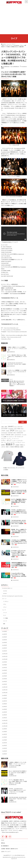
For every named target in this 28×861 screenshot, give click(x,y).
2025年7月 (4, 667)
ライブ (11, 379)
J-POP (3, 430)
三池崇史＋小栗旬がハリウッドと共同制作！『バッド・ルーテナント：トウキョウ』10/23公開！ (17, 349)
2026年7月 (4, 634)
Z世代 (12, 434)
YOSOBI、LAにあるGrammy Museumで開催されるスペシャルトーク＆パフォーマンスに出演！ (17, 790)
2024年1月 (4, 717)
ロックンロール (14, 384)
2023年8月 (4, 731)
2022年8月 (4, 739)
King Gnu (20, 430)
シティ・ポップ (6, 440)
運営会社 (3, 843)
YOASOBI (7, 434)
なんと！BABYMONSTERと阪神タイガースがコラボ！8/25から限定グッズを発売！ (19, 492)
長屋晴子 (22, 446)
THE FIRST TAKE (12, 432)
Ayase (15, 426)
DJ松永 (15, 428)
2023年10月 (4, 726)
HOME (2, 840)
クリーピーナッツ (15, 438)
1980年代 (11, 426)
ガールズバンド (19, 436)
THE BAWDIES (13, 382)
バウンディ (12, 442)
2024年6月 (4, 703)
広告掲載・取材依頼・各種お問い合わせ (9, 848)
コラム (4, 604)
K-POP (16, 430)
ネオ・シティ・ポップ (5, 442)
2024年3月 (4, 712)
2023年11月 (4, 723)
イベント (5, 612)
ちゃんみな (24, 434)
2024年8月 (4, 698)
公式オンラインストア (5, 851)
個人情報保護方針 (5, 845)
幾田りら (8, 446)
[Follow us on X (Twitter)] (6, 836)
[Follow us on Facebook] (2, 836)
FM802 (19, 428)
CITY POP (4, 428)
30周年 (2, 426)
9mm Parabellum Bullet (19, 381)
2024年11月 (4, 689)
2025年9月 (4, 662)
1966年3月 (4, 751)
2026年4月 (4, 642)
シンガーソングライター (17, 440)
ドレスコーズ (21, 383)
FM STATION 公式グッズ (7, 588)
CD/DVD (5, 590)
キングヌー (9, 438)
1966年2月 (4, 753)
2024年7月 (4, 700)
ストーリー (4, 598)
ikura (22, 428)
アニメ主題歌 (3, 436)
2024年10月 (4, 692)
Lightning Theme (16, 857)
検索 (22, 422)
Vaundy (3, 434)
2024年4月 (4, 709)
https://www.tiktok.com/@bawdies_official (16, 335)
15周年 (12, 381)
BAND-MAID (20, 426)
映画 (4, 623)
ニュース (4, 609)
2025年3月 (4, 678)
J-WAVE (7, 430)
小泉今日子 (3, 446)
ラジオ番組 (5, 618)
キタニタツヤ (3, 438)
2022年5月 (4, 745)
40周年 (5, 426)
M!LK (24, 430)
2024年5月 (4, 706)
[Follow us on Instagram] (10, 836)
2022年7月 (4, 742)
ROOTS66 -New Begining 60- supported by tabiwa (12, 596)
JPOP (12, 430)
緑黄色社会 (17, 446)
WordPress (9, 857)
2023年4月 (4, 737)
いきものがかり (17, 434)
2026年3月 (4, 645)
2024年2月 (4, 714)
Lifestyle (5, 593)
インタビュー (6, 601)
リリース (5, 621)
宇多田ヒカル (22, 444)
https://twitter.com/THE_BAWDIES (12, 329)
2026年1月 (4, 650)
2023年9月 (4, 728)
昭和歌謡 (12, 446)
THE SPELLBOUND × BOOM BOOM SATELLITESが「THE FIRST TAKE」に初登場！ (19, 522)
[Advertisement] (14, 19)
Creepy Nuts (10, 428)
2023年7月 (4, 734)
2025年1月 (4, 684)
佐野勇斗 (3, 444)
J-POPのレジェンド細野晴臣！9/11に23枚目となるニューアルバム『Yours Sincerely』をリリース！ (16, 372)
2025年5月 (4, 673)
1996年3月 (4, 748)
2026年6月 (4, 637)
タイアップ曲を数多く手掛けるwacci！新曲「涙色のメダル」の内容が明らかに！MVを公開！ (17, 356)
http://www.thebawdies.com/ (11, 328)
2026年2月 (4, 648)
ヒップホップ (18, 442)
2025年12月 (4, 653)
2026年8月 (4, 631)
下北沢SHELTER (22, 384)
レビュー (5, 607)
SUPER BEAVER (4, 432)
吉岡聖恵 (17, 444)
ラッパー (23, 442)
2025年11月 (4, 656)
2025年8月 (4, 664)
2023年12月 (4, 720)
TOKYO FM (19, 432)
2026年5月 (4, 639)
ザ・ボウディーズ (14, 383)
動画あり (12, 385)
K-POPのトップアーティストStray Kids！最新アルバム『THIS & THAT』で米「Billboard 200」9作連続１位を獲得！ (18, 553)
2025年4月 (4, 675)
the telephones (21, 382)
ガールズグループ (10, 436)
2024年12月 (4, 687)
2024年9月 (4, 695)
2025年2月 (4, 681)
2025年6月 (4, 670)
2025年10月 (4, 659)
